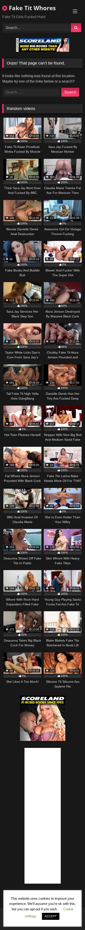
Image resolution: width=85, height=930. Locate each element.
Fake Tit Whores (31, 8)
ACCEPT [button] (51, 916)
